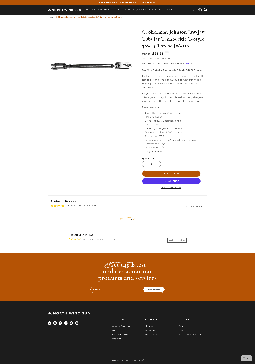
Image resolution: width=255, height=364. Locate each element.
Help (181, 330)
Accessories (116, 343)
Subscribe (152, 289)
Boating (114, 330)
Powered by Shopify (136, 360)
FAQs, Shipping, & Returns (190, 334)
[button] (194, 10)
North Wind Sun (123, 360)
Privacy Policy (151, 334)
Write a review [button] (194, 206)
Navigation (116, 339)
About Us (149, 326)
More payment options (171, 187)
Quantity (148, 158)
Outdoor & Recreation (121, 326)
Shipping (146, 58)
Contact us (150, 330)
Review (128, 219)
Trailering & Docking (120, 334)
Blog (181, 326)
